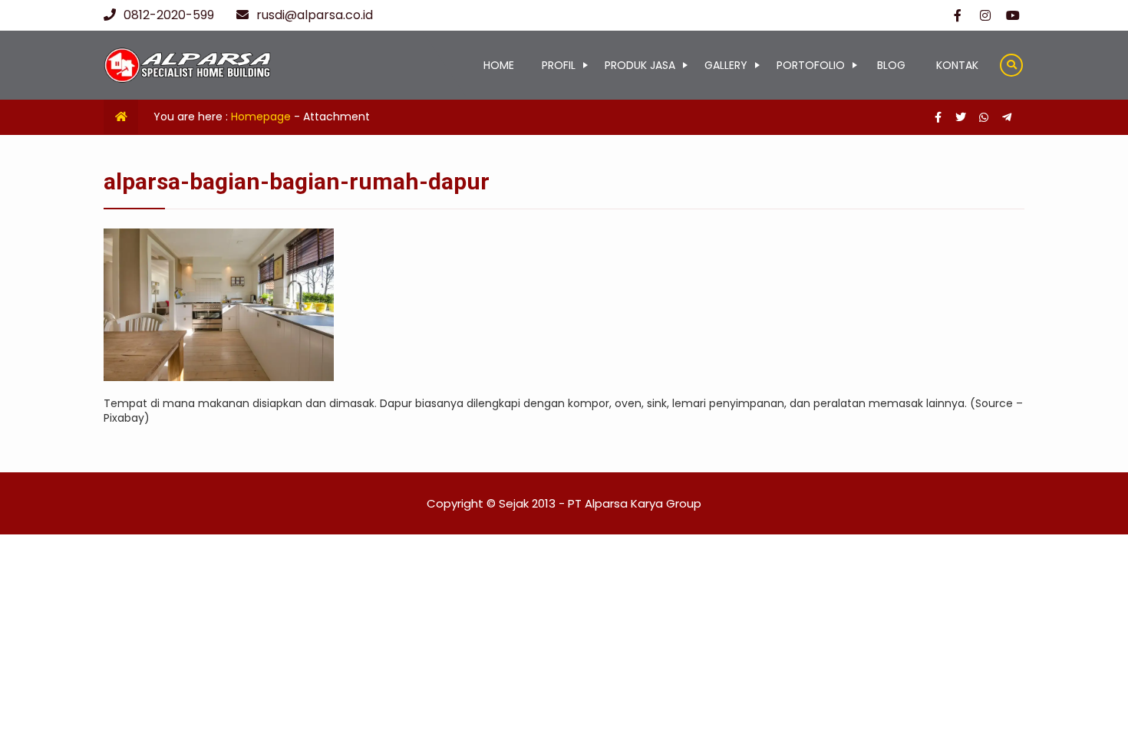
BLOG (891, 65)
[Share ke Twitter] (962, 117)
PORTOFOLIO (811, 65)
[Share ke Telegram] (1007, 117)
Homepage (261, 116)
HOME (498, 65)
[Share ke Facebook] (939, 117)
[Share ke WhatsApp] (985, 117)
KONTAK (957, 65)
